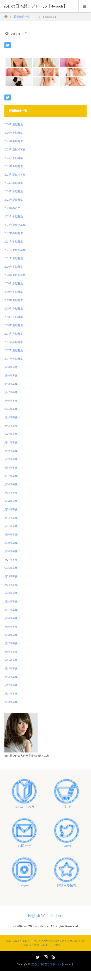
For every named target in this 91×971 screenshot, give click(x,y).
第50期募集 (11, 367)
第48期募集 (11, 383)
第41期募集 (11, 442)
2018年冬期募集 (13, 317)
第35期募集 (11, 492)
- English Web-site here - (45, 915)
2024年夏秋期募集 (15, 174)
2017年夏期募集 (13, 350)
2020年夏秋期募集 (15, 275)
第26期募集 (11, 568)
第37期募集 (11, 476)
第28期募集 (11, 551)
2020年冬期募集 (13, 266)
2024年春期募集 (13, 183)
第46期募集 (11, 400)
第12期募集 (11, 685)
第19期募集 (11, 626)
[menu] (84, 6)
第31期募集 (11, 526)
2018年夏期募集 (13, 325)
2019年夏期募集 (13, 300)
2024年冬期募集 (13, 191)
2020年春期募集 (13, 283)
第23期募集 (11, 593)
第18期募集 (11, 635)
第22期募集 (11, 601)
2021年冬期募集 (13, 241)
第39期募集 (11, 459)
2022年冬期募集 (13, 216)
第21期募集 (11, 610)
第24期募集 (11, 584)
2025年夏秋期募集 (15, 149)
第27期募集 (11, 559)
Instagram (24, 885)
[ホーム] (5, 15)
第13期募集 (11, 676)
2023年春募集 (12, 208)
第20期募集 (11, 618)
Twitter (66, 846)
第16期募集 (11, 651)
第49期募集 (11, 375)
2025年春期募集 (13, 157)
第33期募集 (11, 509)
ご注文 (67, 806)
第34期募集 (11, 501)
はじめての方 (24, 806)
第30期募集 (11, 534)
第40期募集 (11, 450)
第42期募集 (11, 434)
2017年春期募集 (13, 358)
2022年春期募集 (13, 233)
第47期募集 (11, 392)
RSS (52, 956)
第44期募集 (11, 417)
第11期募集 (11, 693)
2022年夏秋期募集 (15, 224)
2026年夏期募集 (13, 124)
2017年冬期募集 (13, 342)
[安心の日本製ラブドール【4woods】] (38, 6)
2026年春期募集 (13, 132)
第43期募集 (11, 425)
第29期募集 (11, 543)
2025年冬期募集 (13, 141)
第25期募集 (11, 576)
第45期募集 (11, 409)
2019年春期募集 (13, 308)
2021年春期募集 (13, 258)
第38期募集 (11, 467)
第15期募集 (11, 660)
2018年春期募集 (13, 333)
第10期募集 (11, 702)
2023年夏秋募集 (13, 199)
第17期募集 (11, 643)
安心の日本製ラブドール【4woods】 (52, 964)
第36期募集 (11, 484)
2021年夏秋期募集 (15, 250)
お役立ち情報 (67, 885)
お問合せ (24, 846)
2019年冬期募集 (13, 291)
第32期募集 (11, 517)
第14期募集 (11, 668)
